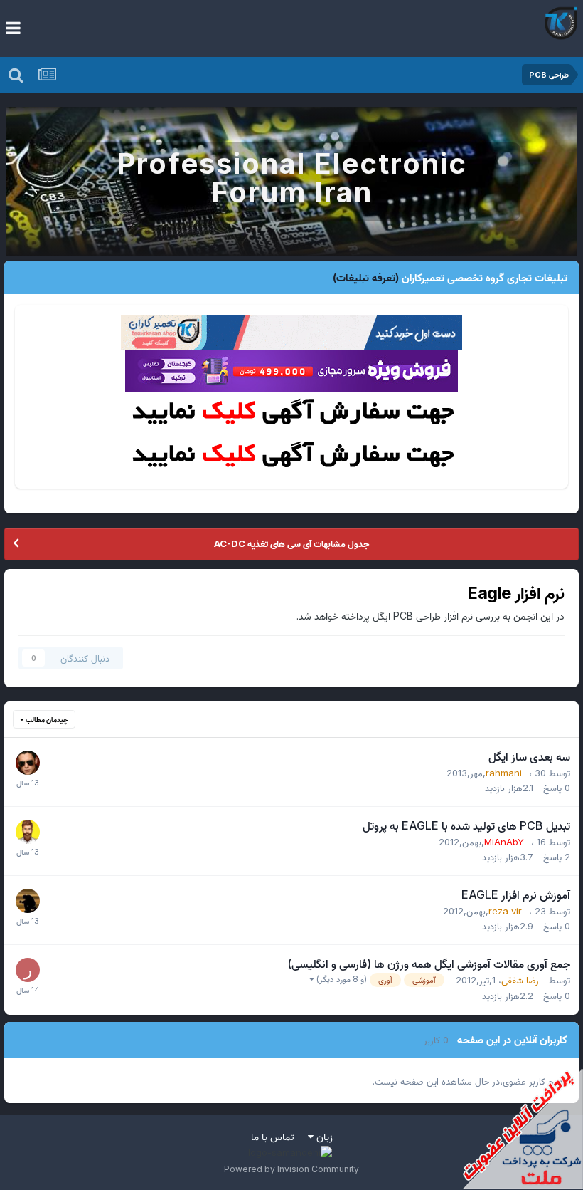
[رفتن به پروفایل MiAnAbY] (28, 832)
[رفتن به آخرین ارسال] (28, 781)
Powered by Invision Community (291, 1169)
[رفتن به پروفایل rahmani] (28, 763)
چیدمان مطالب (46, 719)
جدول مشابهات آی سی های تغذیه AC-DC (291, 543)
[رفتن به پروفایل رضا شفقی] (28, 970)
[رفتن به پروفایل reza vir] (28, 901)
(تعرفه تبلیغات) (366, 277)
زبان (323, 1136)
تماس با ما (272, 1136)
